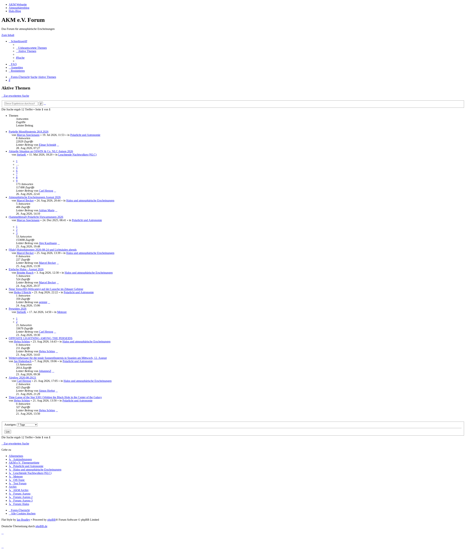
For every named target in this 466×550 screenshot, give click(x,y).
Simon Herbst (47, 390)
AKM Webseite (18, 4)
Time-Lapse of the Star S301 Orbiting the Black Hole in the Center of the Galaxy (55, 397)
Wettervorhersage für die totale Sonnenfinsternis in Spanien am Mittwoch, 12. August (58, 357)
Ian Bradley (23, 519)
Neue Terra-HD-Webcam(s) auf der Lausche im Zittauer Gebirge (46, 289)
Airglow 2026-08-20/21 (22, 377)
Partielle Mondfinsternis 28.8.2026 (28, 131)
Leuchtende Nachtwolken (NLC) (77, 154)
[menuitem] (31, 47)
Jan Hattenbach (22, 361)
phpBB (51, 519)
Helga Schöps (22, 341)
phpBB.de (41, 526)
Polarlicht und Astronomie (85, 134)
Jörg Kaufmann (48, 243)
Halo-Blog (15, 11)
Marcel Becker (25, 200)
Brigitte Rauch (25, 272)
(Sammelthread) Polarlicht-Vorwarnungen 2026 (36, 216)
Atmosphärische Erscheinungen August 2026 (35, 197)
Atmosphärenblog (19, 7)
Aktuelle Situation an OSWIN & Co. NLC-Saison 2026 (41, 151)
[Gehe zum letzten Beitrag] (58, 144)
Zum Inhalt (7, 35)
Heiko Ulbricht (22, 292)
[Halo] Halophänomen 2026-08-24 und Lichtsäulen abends (43, 249)
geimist (43, 302)
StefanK (21, 154)
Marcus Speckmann (28, 134)
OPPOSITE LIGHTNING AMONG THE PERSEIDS (40, 338)
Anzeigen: (10, 424)
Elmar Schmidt (47, 144)
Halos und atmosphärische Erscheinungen (90, 200)
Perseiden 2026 (17, 308)
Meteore (62, 312)
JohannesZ (45, 371)
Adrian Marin (46, 210)
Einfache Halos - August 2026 (26, 269)
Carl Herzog (46, 190)
